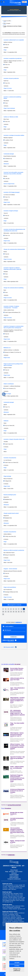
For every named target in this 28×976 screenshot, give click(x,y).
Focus (6, 808)
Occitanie (20, 897)
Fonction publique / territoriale (18, 886)
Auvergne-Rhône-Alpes (7, 893)
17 (21, 611)
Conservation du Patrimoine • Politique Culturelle (13, 918)
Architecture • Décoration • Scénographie (13, 913)
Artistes (17, 914)
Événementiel (17, 907)
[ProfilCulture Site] (1, 2)
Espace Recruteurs (14, 877)
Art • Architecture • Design (8, 906)
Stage (9, 889)
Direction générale (7, 921)
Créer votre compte (8, 640)
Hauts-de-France (12, 896)
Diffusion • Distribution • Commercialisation (12, 920)
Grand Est (5, 896)
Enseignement (15, 921)
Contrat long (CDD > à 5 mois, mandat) (13, 885)
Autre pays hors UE (8, 902)
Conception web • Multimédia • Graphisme (12, 917)
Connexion (13, 637)
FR (24, 1)
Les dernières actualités (10, 664)
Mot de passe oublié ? (9, 647)
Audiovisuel (17, 906)
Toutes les (11, 805)
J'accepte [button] (16, 962)
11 (5, 611)
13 (11, 611)
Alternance (13, 889)
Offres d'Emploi (14, 870)
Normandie (5, 897)
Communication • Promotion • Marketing (12, 915)
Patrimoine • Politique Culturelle (10, 908)
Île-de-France (20, 896)
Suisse (17, 900)
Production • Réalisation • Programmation (13, 922)
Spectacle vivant (21, 908)
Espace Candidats (14, 876)
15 (16, 611)
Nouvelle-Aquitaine (13, 897)
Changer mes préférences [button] (16, 969)
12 (8, 611)
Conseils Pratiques (14, 874)
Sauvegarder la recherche (15, 605)
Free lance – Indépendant (8, 888)
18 (23, 611)
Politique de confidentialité (14, 879)
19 (3, 614)
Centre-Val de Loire (15, 894)
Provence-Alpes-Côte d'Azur (14, 899)
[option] (14, 831)
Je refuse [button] (16, 965)
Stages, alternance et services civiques (12, 26)
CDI (4, 885)
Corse (21, 894)
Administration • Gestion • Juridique (10, 913)
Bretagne (8, 894)
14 (13, 611)
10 (3, 611)
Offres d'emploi (6, 23)
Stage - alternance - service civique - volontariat (14, 872)
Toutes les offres (7, 20)
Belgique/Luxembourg (10, 900)
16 (18, 611)
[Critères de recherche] (4, 394)
